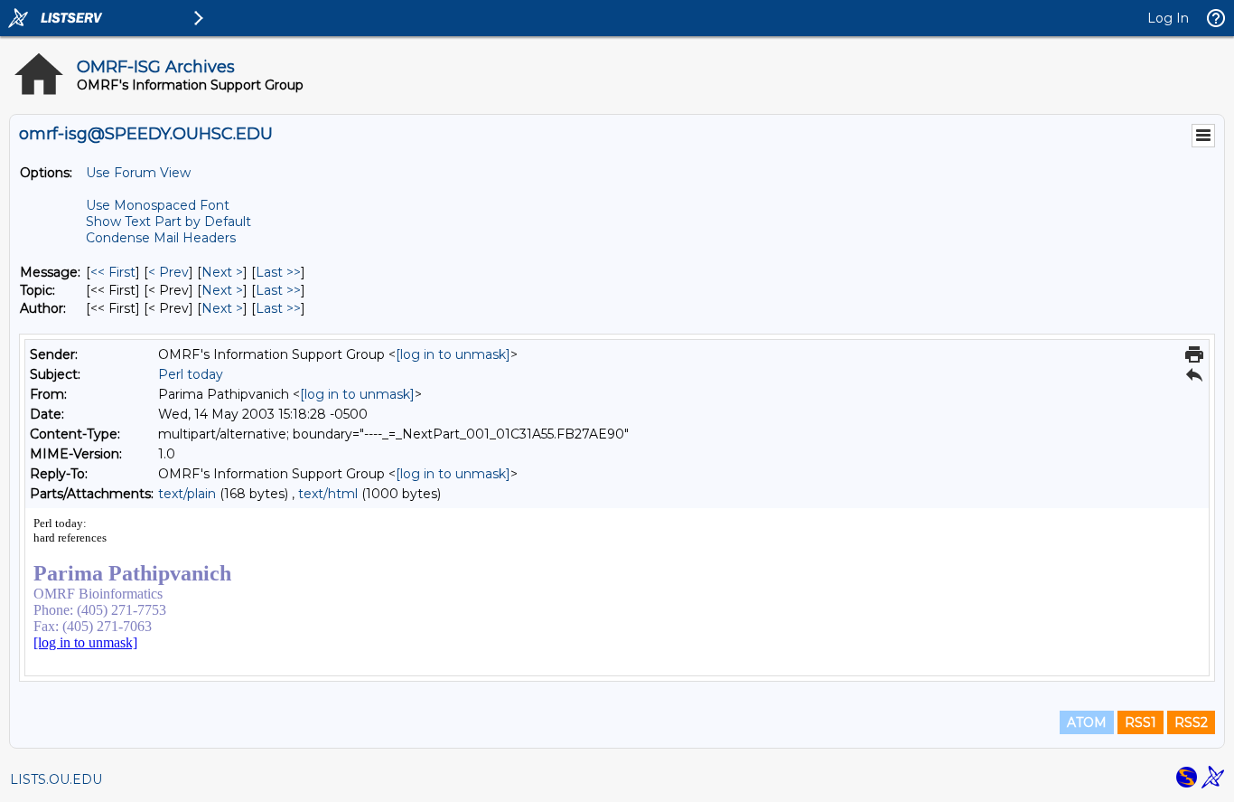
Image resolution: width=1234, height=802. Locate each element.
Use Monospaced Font (157, 205)
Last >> (278, 272)
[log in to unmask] (453, 354)
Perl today (190, 374)
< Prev (168, 272)
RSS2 (1191, 722)
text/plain (187, 494)
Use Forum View (138, 173)
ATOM (1087, 722)
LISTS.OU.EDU (56, 779)
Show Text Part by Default (168, 221)
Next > (222, 272)
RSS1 (1140, 722)
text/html (328, 494)
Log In (1168, 18)
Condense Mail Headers (161, 238)
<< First (113, 272)
